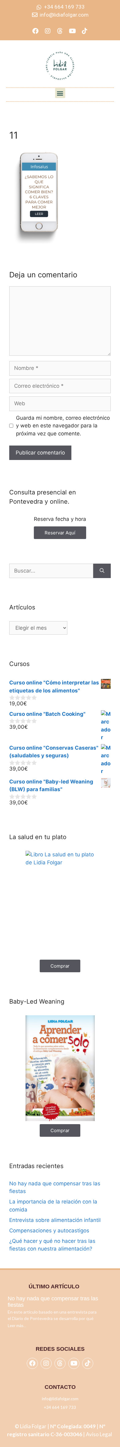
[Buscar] (102, 571)
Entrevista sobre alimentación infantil (55, 1220)
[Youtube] (72, 31)
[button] (60, 93)
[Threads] (60, 31)
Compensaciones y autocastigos (49, 1230)
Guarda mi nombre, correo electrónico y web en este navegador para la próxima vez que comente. (63, 426)
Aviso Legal (99, 1434)
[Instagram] (48, 31)
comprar (60, 966)
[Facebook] (35, 31)
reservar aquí (60, 533)
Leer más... (17, 1326)
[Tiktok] (84, 31)
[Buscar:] (51, 571)
